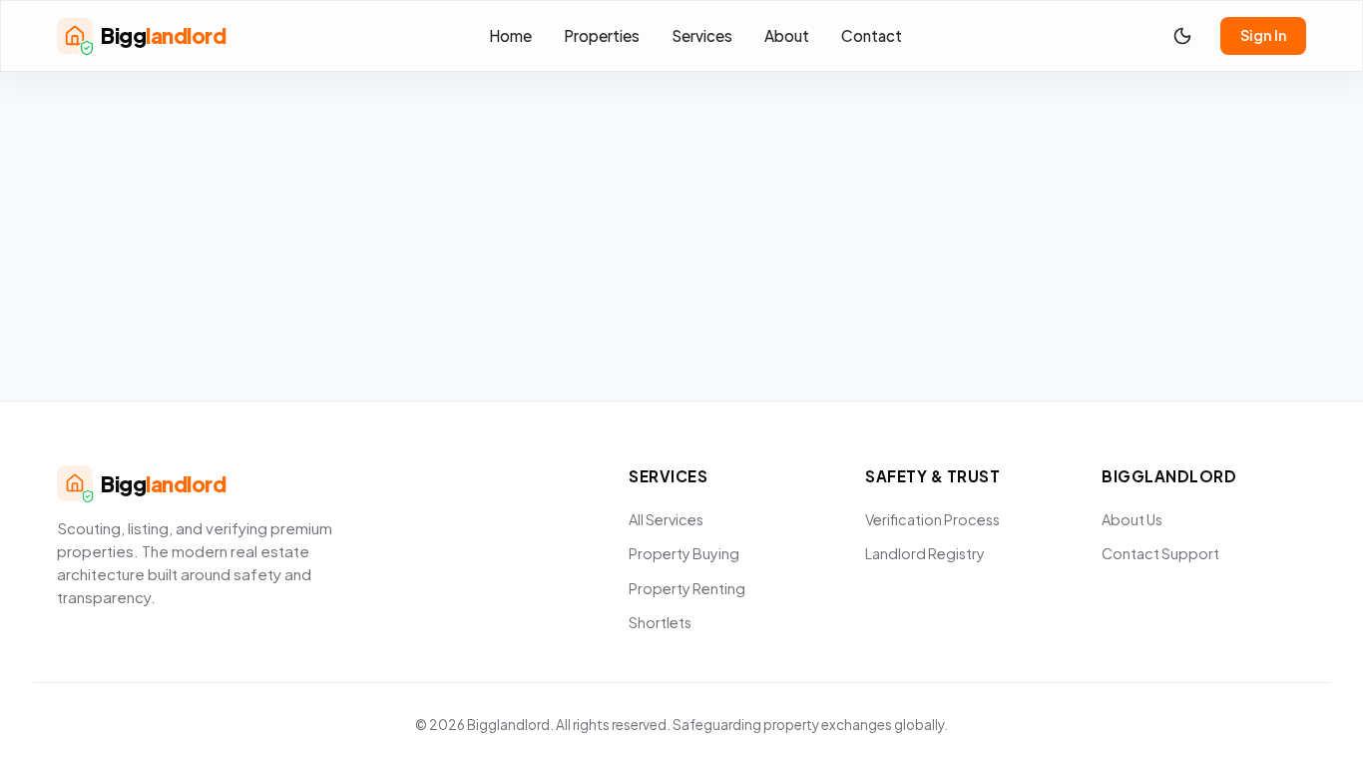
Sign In (1263, 35)
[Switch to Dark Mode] (1182, 36)
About (786, 35)
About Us (1132, 519)
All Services (666, 519)
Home (510, 35)
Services (702, 35)
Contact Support (1160, 553)
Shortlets (660, 622)
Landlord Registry (925, 553)
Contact (871, 35)
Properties (602, 35)
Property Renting (687, 588)
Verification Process (932, 519)
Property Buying (684, 553)
